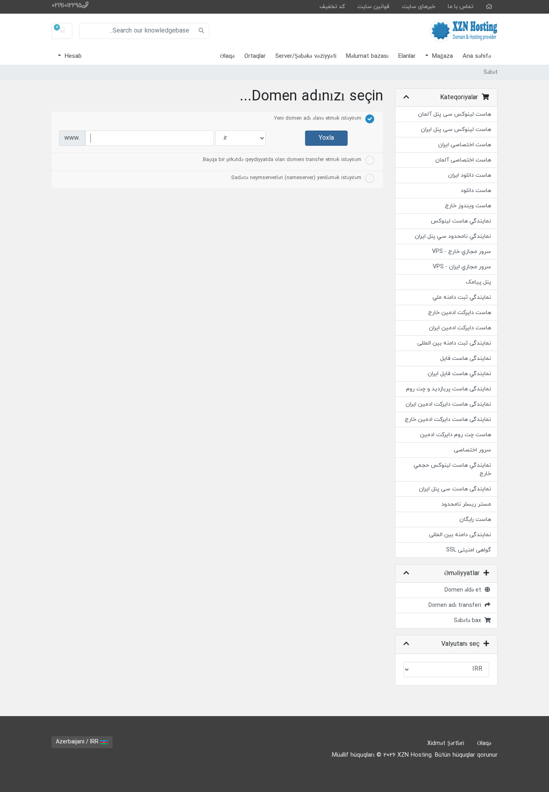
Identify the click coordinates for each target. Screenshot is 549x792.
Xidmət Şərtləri (445, 743)
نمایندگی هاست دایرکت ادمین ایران (448, 404)
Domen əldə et (464, 590)
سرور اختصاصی (472, 450)
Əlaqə (227, 56)
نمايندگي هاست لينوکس (461, 221)
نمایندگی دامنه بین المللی (460, 535)
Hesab (72, 56)
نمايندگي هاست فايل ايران (459, 374)
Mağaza (441, 56)
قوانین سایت (373, 6)
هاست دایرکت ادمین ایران (460, 328)
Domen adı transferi (456, 605)
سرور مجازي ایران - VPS (462, 267)
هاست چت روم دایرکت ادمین (455, 435)
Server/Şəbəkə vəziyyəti (305, 56)
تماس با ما (460, 6)
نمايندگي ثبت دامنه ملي (461, 297)
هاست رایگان (475, 519)
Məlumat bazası (367, 56)
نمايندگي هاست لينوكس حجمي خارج (452, 469)
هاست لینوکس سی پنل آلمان (454, 114)
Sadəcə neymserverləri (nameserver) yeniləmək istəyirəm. (295, 178)
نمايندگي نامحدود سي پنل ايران (453, 236)
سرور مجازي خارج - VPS (461, 251)
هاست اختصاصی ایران (464, 145)
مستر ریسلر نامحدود (466, 504)
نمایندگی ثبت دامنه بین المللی (454, 343)
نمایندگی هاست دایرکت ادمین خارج (448, 419)
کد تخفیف (332, 6)
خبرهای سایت (418, 6)
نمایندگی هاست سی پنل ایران (455, 489)
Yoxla (326, 138)
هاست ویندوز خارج (468, 206)
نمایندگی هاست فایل (465, 358)
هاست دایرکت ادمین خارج (459, 312)
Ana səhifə (477, 56)
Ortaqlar (255, 56)
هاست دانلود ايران (469, 175)
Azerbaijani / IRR (78, 742)
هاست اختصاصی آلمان (463, 160)
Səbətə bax (469, 621)
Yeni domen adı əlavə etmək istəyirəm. (317, 118)
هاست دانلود (476, 190)
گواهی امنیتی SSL (468, 550)
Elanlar (407, 56)
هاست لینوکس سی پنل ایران (456, 129)
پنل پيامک (478, 282)
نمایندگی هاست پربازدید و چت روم (448, 389)
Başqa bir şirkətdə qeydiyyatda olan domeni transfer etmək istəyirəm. (281, 159)
